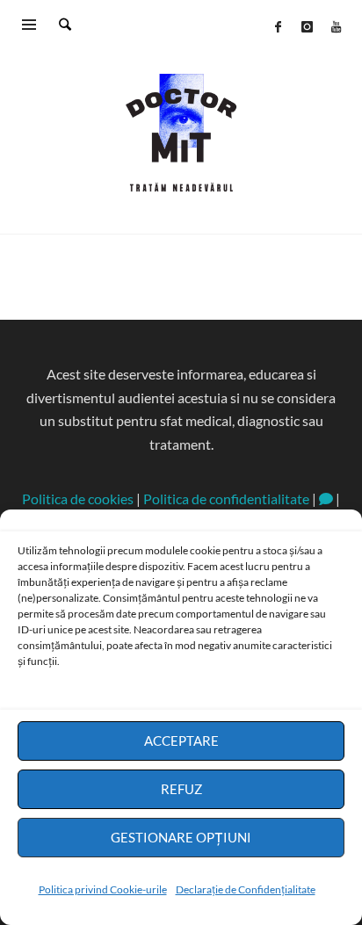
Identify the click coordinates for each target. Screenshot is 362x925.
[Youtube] (335, 26)
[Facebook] (277, 26)
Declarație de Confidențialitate (245, 889)
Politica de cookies (78, 498)
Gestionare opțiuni (181, 837)
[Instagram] (306, 26)
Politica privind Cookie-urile (103, 889)
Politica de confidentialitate (226, 498)
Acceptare (181, 740)
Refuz (181, 789)
